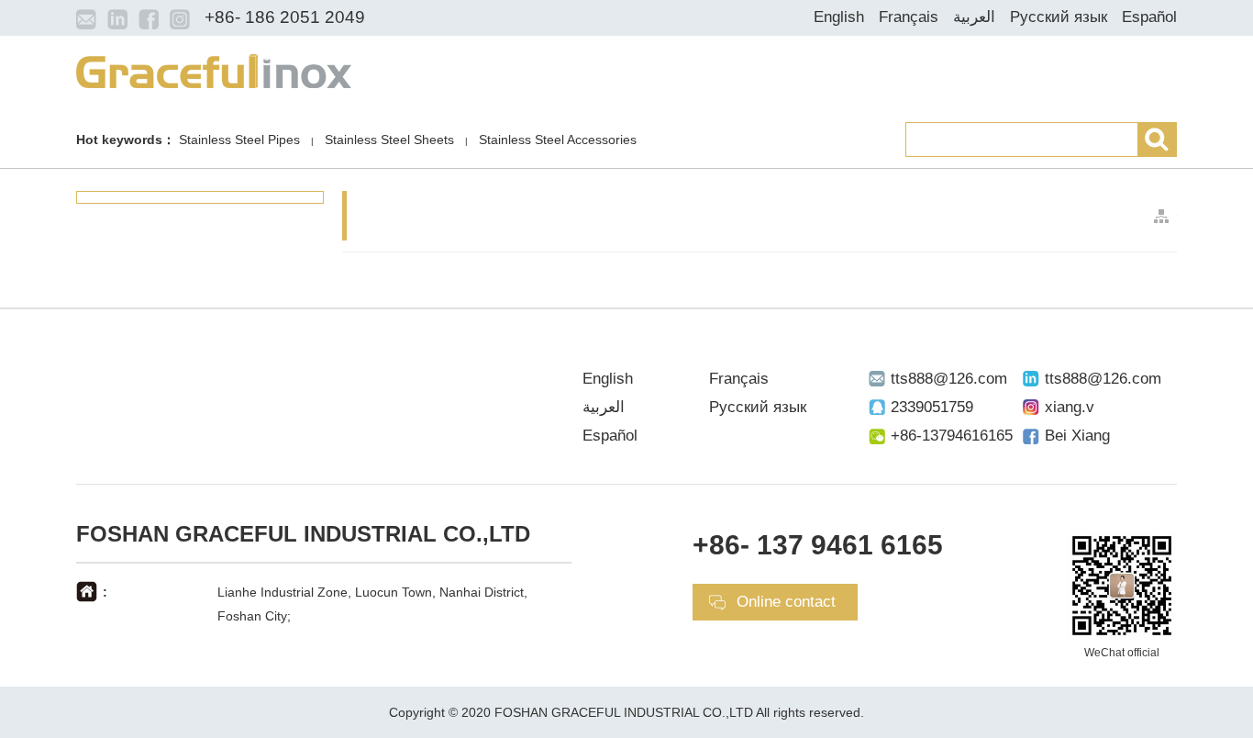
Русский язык (1058, 17)
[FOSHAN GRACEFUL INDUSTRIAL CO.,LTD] (213, 69)
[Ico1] (86, 18)
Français (908, 17)
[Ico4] (180, 18)
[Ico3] (149, 18)
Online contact (786, 601)
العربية (974, 17)
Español (1149, 17)
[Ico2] (117, 18)
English (839, 17)
